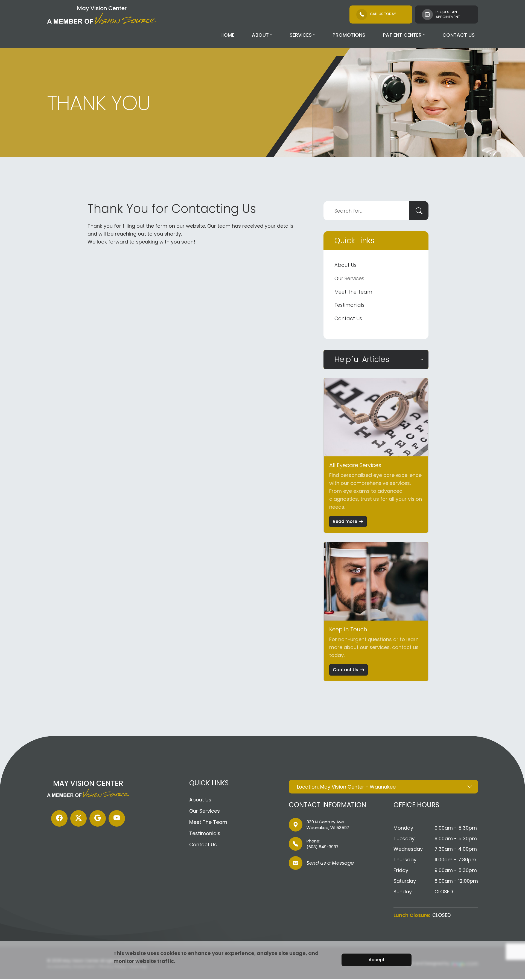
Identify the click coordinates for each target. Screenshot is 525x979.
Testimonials (349, 305)
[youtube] (117, 818)
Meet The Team (353, 291)
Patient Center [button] (402, 34)
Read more (345, 521)
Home (227, 34)
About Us (345, 265)
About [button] (260, 34)
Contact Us (458, 34)
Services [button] (301, 34)
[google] (97, 818)
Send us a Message (330, 863)
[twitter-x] (78, 818)
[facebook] (59, 818)
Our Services (349, 278)
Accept (377, 960)
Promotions (348, 34)
